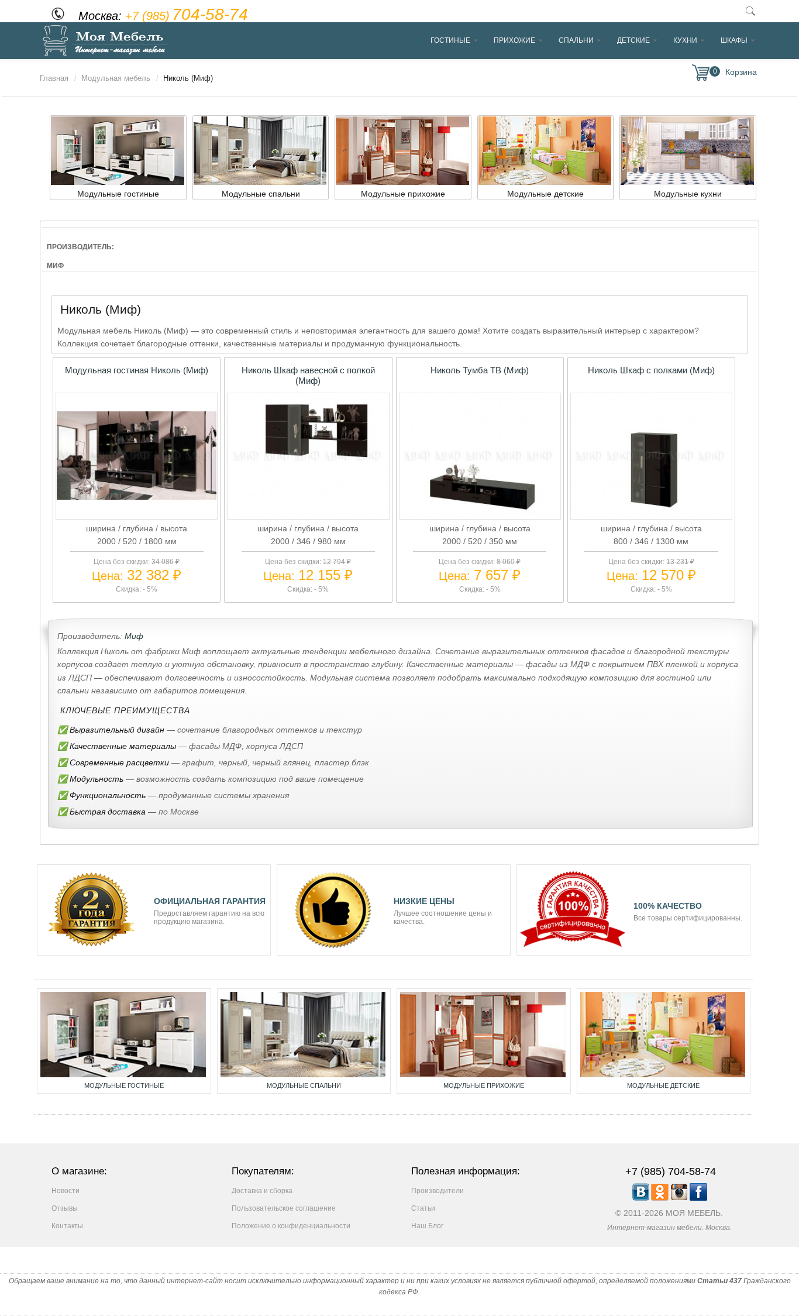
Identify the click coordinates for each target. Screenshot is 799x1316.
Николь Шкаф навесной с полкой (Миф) (308, 375)
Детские (633, 40)
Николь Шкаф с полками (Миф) (651, 370)
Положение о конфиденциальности (291, 1226)
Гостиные (450, 40)
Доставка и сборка (262, 1191)
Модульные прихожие (483, 1085)
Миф (134, 636)
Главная (54, 78)
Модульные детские (663, 1085)
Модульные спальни (304, 1085)
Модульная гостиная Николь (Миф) (136, 370)
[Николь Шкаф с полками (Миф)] (651, 511)
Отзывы (64, 1208)
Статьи (423, 1208)
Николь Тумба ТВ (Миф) (480, 370)
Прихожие (514, 40)
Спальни (576, 40)
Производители (437, 1191)
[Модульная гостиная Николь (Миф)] (136, 496)
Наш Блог (427, 1226)
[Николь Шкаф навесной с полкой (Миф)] (308, 511)
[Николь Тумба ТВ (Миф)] (480, 511)
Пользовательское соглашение (284, 1208)
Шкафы (734, 40)
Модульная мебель (115, 78)
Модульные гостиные (124, 1085)
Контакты (67, 1226)
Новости (65, 1191)
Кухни (685, 40)
